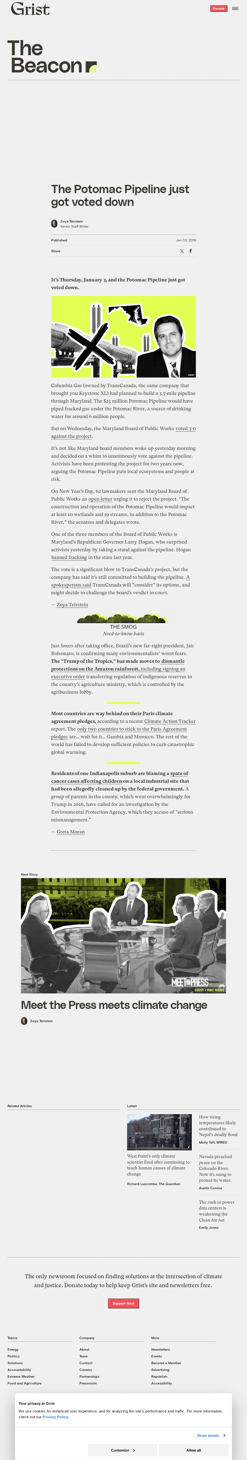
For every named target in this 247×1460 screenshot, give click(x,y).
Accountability (19, 1370)
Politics (13, 1356)
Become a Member (166, 1363)
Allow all (193, 1450)
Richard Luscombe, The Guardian (153, 1184)
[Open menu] (235, 8)
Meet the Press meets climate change (114, 1004)
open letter (100, 499)
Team (83, 1356)
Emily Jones (209, 1227)
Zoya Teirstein (71, 221)
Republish (159, 1376)
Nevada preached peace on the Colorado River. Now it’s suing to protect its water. (215, 1168)
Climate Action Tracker (170, 721)
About (84, 1349)
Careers (85, 1370)
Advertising (160, 1370)
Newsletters (160, 1349)
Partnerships (89, 1376)
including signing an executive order (118, 668)
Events (156, 1356)
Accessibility (161, 1383)
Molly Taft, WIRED (213, 1142)
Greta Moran (71, 832)
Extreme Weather (20, 1376)
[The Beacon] (52, 56)
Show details (208, 1435)
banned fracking (69, 557)
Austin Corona (210, 1188)
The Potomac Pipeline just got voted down (120, 195)
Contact (85, 1363)
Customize (120, 1450)
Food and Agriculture (24, 1383)
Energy (13, 1349)
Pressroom (88, 1383)
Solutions (15, 1363)
